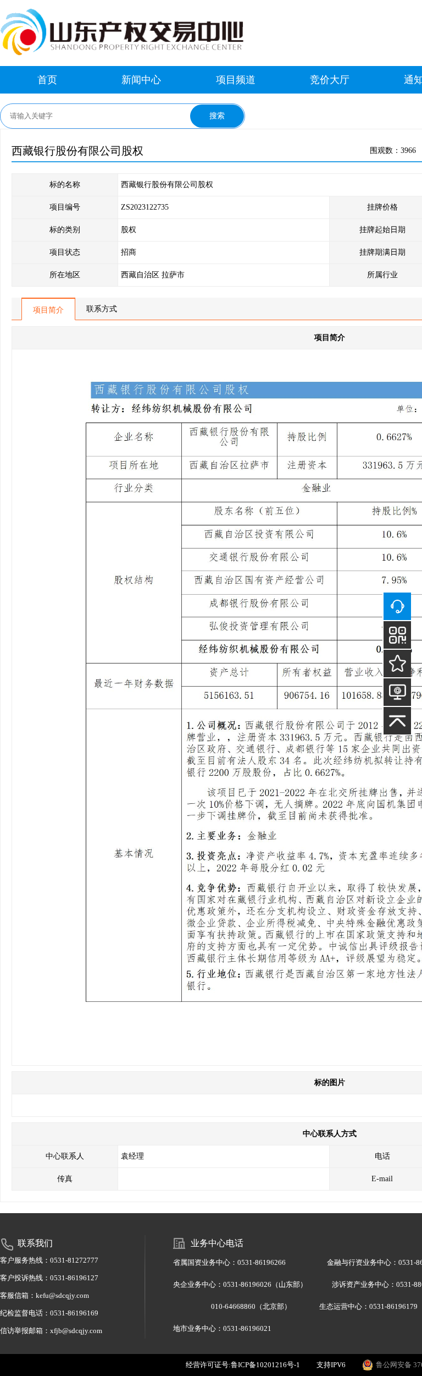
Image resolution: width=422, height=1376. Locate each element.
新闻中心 (141, 79)
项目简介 (48, 310)
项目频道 (236, 79)
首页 (47, 79)
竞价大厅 (329, 79)
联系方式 (101, 309)
